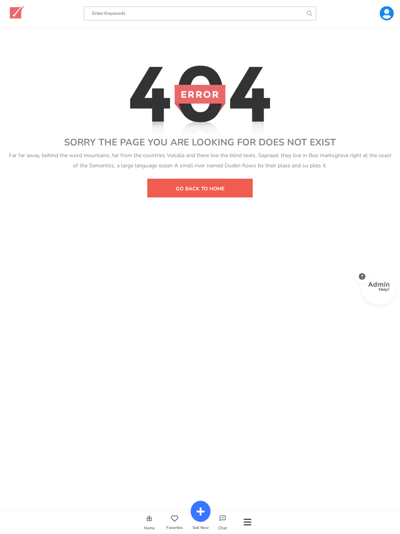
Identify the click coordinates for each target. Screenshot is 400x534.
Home (149, 527)
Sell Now (201, 527)
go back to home (200, 188)
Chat (222, 527)
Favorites (174, 527)
